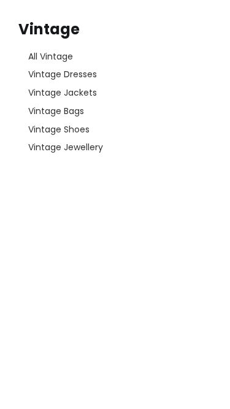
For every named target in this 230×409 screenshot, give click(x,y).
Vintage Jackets (62, 92)
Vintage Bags (56, 111)
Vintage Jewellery (65, 147)
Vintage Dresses (62, 74)
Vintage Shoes (59, 129)
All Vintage (50, 56)
